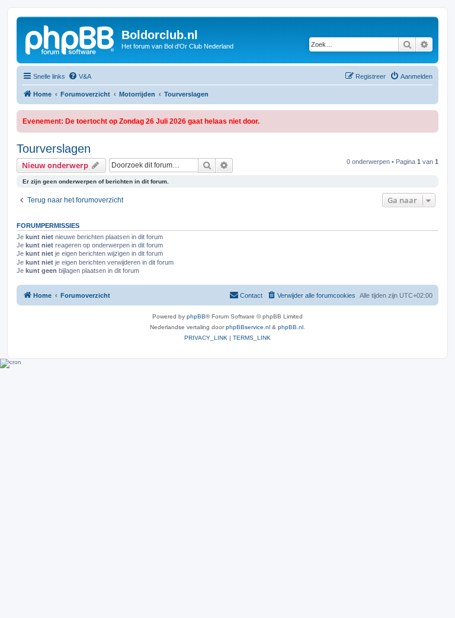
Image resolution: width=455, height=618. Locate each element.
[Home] (70, 38)
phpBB (196, 316)
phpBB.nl (290, 327)
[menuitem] (79, 76)
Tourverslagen (54, 148)
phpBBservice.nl (248, 327)
